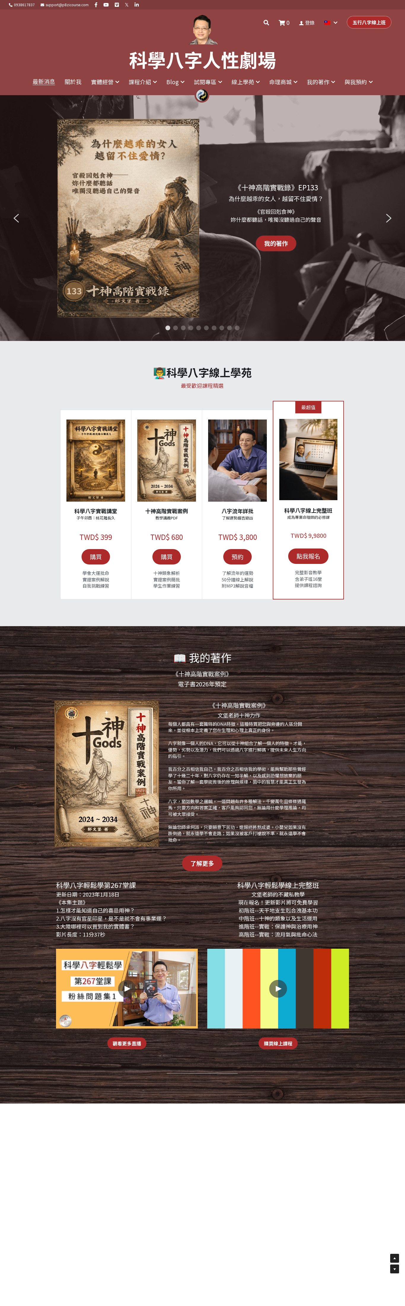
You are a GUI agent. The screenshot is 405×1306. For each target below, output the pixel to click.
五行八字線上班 (369, 22)
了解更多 (202, 863)
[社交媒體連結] (96, 4)
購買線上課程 (278, 1043)
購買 (96, 556)
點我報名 (308, 556)
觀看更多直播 (127, 1043)
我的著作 (276, 243)
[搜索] (266, 22)
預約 (237, 556)
